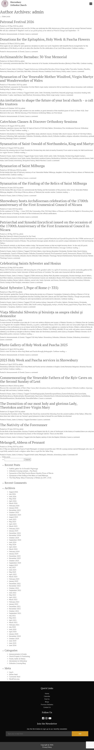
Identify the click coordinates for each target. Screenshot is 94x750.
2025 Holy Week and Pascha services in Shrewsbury (39, 360)
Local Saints (21, 158)
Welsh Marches (41, 160)
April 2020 (13, 632)
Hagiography (47, 305)
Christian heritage (75, 276)
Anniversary (34, 69)
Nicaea (66, 305)
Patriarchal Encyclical (80, 256)
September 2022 (15, 590)
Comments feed (14, 677)
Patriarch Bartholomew (64, 256)
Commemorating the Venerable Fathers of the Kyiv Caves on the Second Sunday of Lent (46, 379)
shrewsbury (84, 136)
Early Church (13, 305)
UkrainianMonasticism (7, 398)
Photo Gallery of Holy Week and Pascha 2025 (34, 345)
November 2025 (15, 510)
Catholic (64, 302)
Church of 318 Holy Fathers (82, 134)
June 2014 (12, 645)
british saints (34, 93)
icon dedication (51, 278)
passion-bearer (84, 158)
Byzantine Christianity (59, 251)
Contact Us (47, 707)
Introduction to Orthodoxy (15, 134)
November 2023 (15, 558)
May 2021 (12, 618)
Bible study (35, 134)
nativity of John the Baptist (50, 437)
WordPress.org (14, 679)
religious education (72, 136)
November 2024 (15, 535)
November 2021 (15, 609)
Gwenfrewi (55, 93)
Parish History (56, 71)
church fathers (86, 276)
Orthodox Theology (49, 256)
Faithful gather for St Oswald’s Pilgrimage (23, 469)
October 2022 (14, 588)
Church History (82, 251)
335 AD (32, 302)
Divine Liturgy (60, 69)
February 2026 (14, 506)
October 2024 (14, 538)
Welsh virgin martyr (53, 95)
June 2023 (12, 570)
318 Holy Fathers (36, 251)
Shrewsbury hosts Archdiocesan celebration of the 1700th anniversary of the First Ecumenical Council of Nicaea (44, 203)
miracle (60, 305)
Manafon (87, 69)
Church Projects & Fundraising (19, 656)
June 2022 (12, 593)
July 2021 (12, 616)
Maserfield (35, 158)
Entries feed (13, 674)
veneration (25, 282)
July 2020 (12, 627)
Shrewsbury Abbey (39, 95)
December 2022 (15, 583)
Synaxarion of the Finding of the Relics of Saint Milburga (43, 183)
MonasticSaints (30, 396)
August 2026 (13, 492)
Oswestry (75, 158)
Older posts (5, 16)
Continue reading (79, 48)
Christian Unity (71, 251)
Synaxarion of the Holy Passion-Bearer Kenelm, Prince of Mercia (31, 473)
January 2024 (13, 554)
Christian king (69, 156)
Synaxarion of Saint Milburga (22, 165)
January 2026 (13, 508)
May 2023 (12, 572)
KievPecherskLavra (6, 396)
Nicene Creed (70, 278)
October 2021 (14, 611)
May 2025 (12, 522)
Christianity (83, 302)
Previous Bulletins (47, 704)
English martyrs (80, 156)
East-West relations (6, 278)
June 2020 (12, 629)
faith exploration (20, 136)
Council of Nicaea (17, 253)
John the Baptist (35, 437)
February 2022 (14, 602)
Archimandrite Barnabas (47, 69)
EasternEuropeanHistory (53, 394)
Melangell (42, 455)
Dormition (33, 420)
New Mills (27, 71)
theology (9, 138)
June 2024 (12, 542)
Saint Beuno (18, 95)
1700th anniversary (36, 276)
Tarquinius (11, 307)
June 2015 (12, 643)
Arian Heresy (46, 251)
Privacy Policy (47, 747)
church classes (67, 134)
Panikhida (47, 71)
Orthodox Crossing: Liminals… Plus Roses (23, 471)
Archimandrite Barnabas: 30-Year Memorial (33, 57)
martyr (28, 158)
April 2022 (13, 597)
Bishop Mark (48, 276)
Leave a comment (32, 34)
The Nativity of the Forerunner (23, 425)
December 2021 (15, 606)
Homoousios (72, 253)
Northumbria (55, 158)
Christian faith (57, 134)
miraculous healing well (82, 93)
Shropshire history (29, 160)
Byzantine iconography (60, 276)
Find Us (47, 699)
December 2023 (15, 556)
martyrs (54, 305)
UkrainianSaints (20, 398)
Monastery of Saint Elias (15, 71)
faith (30, 305)
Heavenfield (4, 158)
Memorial (3, 71)
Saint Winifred (27, 95)
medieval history (45, 158)
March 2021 (13, 622)
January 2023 (13, 581)
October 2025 (14, 512)
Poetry (64, 71)
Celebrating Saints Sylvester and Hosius (30, 263)
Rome (85, 305)
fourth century (37, 305)
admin (38, 12)
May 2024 (12, 545)
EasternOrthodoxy (68, 394)
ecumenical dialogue (21, 278)
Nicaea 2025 (81, 253)
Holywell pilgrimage (66, 93)
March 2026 (13, 503)
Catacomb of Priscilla (54, 302)
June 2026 (12, 496)
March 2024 (13, 549)
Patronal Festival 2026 (17, 21)
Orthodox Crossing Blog (17, 663)
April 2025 (13, 524)
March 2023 (13, 577)
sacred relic (35, 280)
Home (47, 693)
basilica (38, 302)
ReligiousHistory (75, 396)
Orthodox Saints (66, 158)
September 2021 (15, 613)
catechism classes (46, 134)
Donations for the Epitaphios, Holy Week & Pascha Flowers (45, 39)
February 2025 (14, 528)
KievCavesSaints (80, 394)
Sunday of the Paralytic (13, 282)
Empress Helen (23, 305)
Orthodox (55, 337)
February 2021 (14, 625)
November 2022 (15, 586)
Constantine (4, 305)
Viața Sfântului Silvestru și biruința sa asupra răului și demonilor (41, 314)
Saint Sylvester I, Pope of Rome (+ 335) (29, 287)
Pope (80, 305)
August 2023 (13, 565)
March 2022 (13, 600)
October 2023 (14, 561)
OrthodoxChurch (49, 396)
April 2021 (13, 620)
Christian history (73, 302)
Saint (89, 305)
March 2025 (13, 526)
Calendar (47, 696)
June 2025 (12, 519)
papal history (73, 305)
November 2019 (15, 636)
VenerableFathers (32, 398)
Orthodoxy (76, 337)
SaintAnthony (85, 396)
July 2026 (12, 494)
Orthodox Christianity (33, 136)
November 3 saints (6, 95)
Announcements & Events (15, 34)
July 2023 (12, 567)
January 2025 (13, 531)
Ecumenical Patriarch (43, 253)
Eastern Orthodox (30, 253)
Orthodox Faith (37, 256)
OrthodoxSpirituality (62, 396)
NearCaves (39, 396)
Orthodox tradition (59, 136)
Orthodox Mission (38, 71)
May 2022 (12, 595)
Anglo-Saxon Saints (36, 156)
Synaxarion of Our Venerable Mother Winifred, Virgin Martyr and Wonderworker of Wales (46, 78)
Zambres (19, 307)
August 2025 (13, 517)
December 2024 (15, 533)
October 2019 (14, 638)
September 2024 (15, 540)
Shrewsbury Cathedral (66, 280)
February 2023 (14, 579)
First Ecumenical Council (59, 253)
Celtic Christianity (44, 93)
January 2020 (13, 634)
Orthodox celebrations (84, 278)
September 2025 (15, 515)
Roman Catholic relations (21, 280)
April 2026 (13, 501)
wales (69, 71)
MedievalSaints (19, 396)
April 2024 (13, 547)
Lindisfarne (13, 158)
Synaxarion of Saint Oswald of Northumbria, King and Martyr (47, 143)
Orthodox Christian (66, 337)
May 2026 (12, 499)
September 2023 (15, 563)
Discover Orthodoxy (7, 136)
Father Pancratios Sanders (74, 69)
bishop (43, 302)
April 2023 (13, 574)
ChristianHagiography (37, 394)
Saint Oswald (8, 160)
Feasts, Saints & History (15, 69)
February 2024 (14, 551)
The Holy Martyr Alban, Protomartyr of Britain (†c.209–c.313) (30, 478)
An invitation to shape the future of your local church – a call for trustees (46, 102)
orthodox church (46, 136)
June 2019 (12, 641)
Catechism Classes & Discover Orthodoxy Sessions (38, 121)
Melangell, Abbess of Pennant (22, 442)
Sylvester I (3, 307)
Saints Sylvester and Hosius (49, 280)
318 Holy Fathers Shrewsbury (41, 337)
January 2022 (13, 604)
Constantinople (5, 253)
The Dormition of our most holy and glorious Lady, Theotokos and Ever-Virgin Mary (38, 405)
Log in (11, 672)
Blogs (47, 702)
